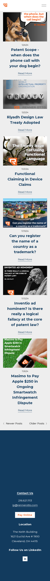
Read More (25, 73)
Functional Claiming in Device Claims (25, 179)
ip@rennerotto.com (25, 505)
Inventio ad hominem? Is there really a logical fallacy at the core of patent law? (25, 314)
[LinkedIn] (25, 558)
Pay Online (25, 515)
